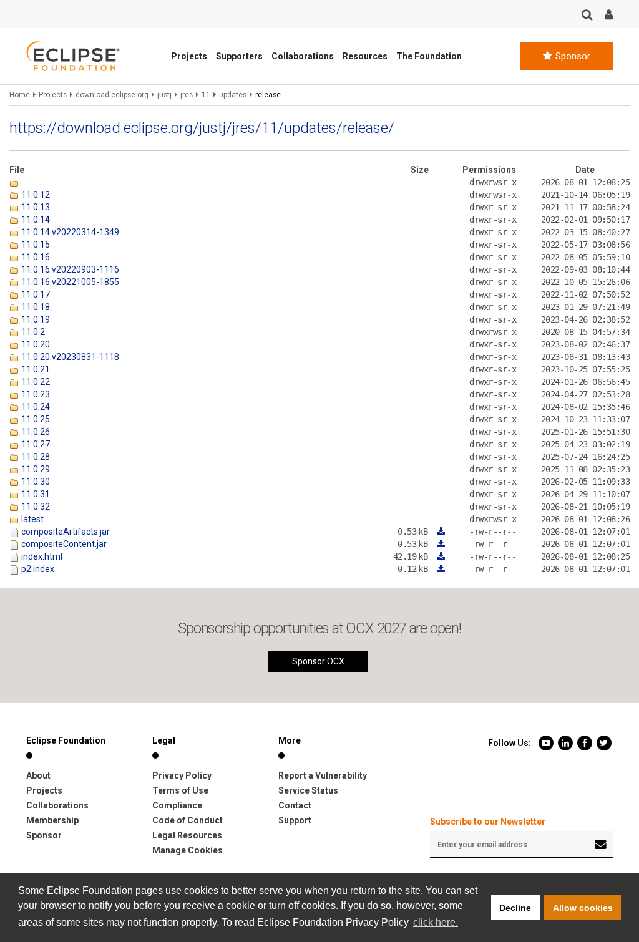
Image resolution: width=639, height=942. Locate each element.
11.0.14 (34, 220)
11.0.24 (34, 407)
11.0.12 (34, 195)
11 (206, 94)
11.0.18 (34, 307)
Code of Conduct (187, 820)
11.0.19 (34, 319)
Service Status (308, 790)
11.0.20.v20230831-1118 (69, 357)
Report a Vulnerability (322, 775)
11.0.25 (34, 419)
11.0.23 (34, 394)
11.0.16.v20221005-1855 (69, 282)
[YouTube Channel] (547, 742)
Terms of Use (180, 790)
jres (186, 94)
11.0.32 (34, 507)
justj (164, 94)
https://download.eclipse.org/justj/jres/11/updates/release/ (201, 128)
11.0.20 (34, 344)
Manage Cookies (187, 850)
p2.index (36, 569)
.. (22, 182)
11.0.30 (34, 482)
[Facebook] (585, 742)
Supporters (239, 56)
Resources (365, 56)
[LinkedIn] (566, 742)
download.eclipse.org (112, 94)
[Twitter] (604, 742)
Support (294, 820)
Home (19, 94)
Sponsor (571, 56)
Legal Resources (187, 835)
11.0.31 (34, 494)
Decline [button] (515, 908)
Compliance (177, 805)
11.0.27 (34, 444)
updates (232, 94)
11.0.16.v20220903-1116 (69, 269)
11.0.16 (34, 257)
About (38, 775)
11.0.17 (34, 294)
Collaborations (302, 56)
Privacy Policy (182, 775)
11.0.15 (34, 245)
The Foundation (429, 56)
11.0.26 (34, 432)
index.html (40, 556)
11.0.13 (34, 207)
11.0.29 (34, 469)
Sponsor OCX (318, 661)
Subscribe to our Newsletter (487, 822)
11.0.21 (34, 369)
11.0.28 (34, 457)
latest (31, 519)
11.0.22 (34, 382)
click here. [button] (435, 922)
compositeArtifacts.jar (64, 532)
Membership (52, 820)
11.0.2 (32, 332)
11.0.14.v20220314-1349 (69, 232)
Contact (294, 805)
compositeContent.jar (63, 544)
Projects (189, 56)
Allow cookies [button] (583, 908)
